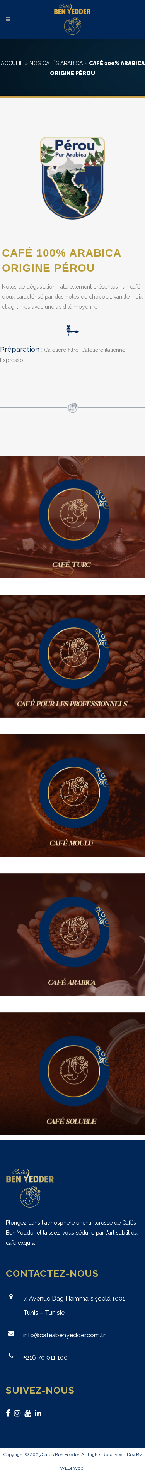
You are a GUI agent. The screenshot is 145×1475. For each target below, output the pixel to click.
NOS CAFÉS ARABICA (56, 63)
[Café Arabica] (72, 934)
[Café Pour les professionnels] (72, 656)
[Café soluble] (72, 1073)
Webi (78, 1468)
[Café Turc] (72, 517)
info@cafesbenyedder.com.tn (65, 1335)
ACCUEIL (12, 63)
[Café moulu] (72, 795)
